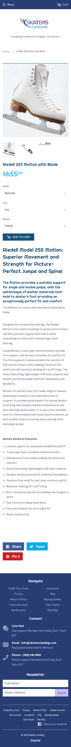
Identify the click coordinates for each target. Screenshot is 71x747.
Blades (6, 219)
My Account (18, 610)
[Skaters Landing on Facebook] (52, 724)
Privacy (18, 594)
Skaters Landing (36, 735)
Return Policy (18, 599)
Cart (65, 4)
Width (6, 186)
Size (5, 202)
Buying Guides (52, 599)
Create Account (18, 604)
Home (6, 51)
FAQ (52, 594)
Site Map (52, 610)
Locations (52, 588)
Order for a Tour (18, 588)
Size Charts (53, 604)
